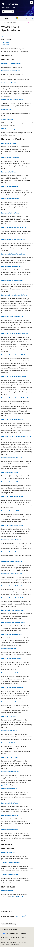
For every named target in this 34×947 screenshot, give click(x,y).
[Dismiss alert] (31, 2)
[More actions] (31, 22)
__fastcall (4, 785)
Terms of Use (22, 942)
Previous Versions (15, 937)
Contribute (4, 940)
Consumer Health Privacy (8, 942)
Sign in (31, 18)
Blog (23, 937)
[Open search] (26, 18)
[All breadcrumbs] (2, 22)
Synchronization (10, 22)
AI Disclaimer (5, 937)
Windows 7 (6, 44)
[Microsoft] (17, 18)
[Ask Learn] (28, 22)
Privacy (11, 940)
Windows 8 (6, 42)
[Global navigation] (1, 18)
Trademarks (4, 944)
